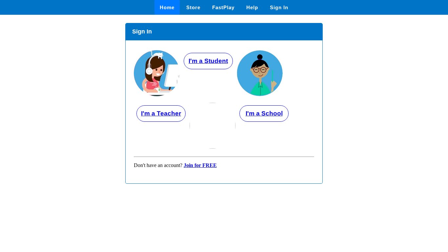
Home (167, 7)
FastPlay (223, 7)
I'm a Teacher (161, 113)
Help (252, 7)
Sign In (279, 7)
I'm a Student (208, 60)
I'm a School (264, 113)
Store (193, 7)
